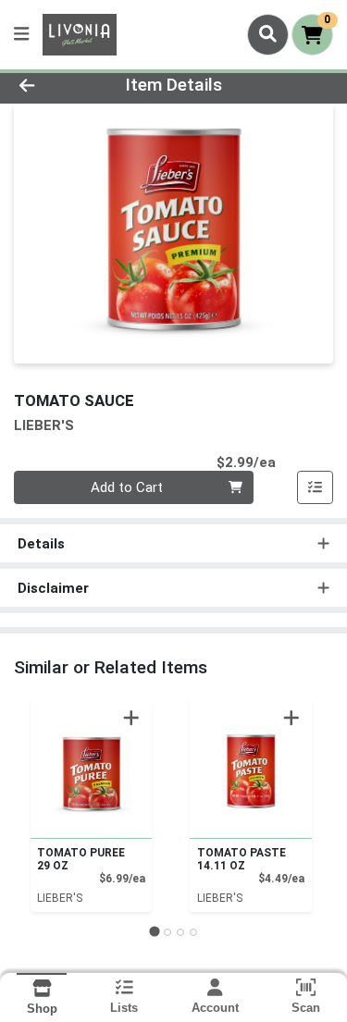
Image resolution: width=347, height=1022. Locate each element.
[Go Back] (53, 85)
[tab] (154, 932)
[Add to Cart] (131, 718)
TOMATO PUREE (81, 859)
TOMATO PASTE (241, 859)
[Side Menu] (21, 34)
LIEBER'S (59, 898)
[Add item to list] (315, 487)
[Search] (268, 34)
